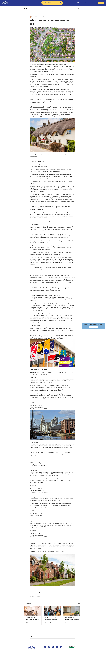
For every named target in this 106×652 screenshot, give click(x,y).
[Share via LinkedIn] (36, 592)
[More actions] (74, 16)
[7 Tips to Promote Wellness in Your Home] (32, 611)
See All (79, 603)
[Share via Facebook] (30, 592)
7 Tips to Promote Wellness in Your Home (32, 618)
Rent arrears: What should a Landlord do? (51, 618)
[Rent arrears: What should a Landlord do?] (52, 611)
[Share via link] (39, 592)
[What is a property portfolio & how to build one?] (71, 611)
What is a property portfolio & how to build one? (71, 618)
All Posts (26, 8)
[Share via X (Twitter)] (33, 592)
